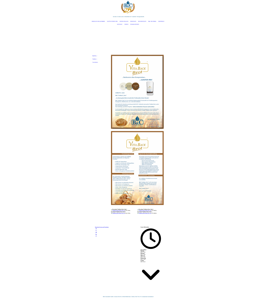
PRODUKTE (133, 21)
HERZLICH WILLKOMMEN (98, 21)
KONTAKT (119, 24)
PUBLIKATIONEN (134, 24)
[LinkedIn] (96, 234)
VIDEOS (126, 24)
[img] (128, 6)
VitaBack (94, 59)
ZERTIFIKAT (161, 21)
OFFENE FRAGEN (124, 21)
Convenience (95, 62)
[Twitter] (96, 232)
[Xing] (96, 236)
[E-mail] (96, 228)
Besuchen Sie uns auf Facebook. (102, 227)
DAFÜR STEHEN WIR (112, 21)
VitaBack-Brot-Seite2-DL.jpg (145, 210)
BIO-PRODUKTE (142, 21)
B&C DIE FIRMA (152, 21)
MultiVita (94, 55)
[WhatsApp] (96, 230)
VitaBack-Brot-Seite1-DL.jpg (118, 210)
